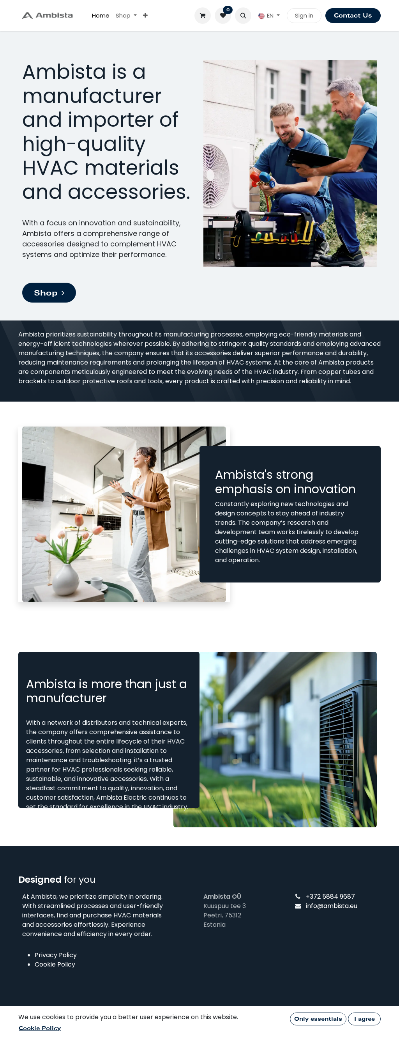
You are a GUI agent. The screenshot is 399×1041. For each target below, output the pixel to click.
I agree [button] (364, 1019)
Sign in (304, 15)
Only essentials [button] (318, 1019)
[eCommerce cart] (202, 15)
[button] (243, 15)
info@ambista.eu (331, 905)
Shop (46, 292)
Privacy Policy (56, 955)
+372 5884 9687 (330, 896)
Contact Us (353, 15)
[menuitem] (101, 15)
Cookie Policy (55, 964)
